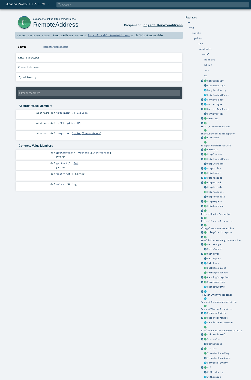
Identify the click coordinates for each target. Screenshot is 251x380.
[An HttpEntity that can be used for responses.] (205, 313)
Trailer (212, 348)
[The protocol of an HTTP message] (205, 192)
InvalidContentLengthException (221, 240)
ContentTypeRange (218, 109)
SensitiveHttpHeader (220, 322)
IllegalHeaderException (216, 214)
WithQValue (214, 376)
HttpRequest (214, 201)
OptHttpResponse (217, 272)
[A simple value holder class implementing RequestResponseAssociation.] (205, 327)
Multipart (213, 263)
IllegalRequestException (216, 221)
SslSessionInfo (216, 334)
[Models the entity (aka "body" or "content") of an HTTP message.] (205, 168)
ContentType (214, 104)
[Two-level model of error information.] (205, 137)
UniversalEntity (217, 362)
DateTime (212, 118)
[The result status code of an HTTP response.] (205, 339)
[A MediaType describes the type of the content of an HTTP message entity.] (205, 254)
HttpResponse (215, 206)
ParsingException (218, 277)
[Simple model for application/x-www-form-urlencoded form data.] (205, 149)
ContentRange (215, 99)
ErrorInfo (213, 137)
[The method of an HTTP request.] (205, 182)
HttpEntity (214, 168)
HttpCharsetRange (218, 159)
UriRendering (215, 372)
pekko (49, 18)
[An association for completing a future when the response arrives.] (205, 318)
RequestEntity (216, 286)
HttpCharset (214, 154)
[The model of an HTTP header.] (205, 173)
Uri (209, 367)
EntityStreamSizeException (218, 133)
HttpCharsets (215, 163)
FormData (212, 149)
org (35, 18)
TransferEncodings (218, 358)
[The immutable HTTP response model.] (205, 206)
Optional (84, 152)
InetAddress (91, 133)
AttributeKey (215, 80)
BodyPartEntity (216, 90)
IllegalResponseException (217, 228)
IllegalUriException (220, 232)
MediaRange (214, 244)
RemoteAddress (216, 282)
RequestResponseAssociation (218, 302)
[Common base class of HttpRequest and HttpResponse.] (205, 178)
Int (76, 163)
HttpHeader (214, 173)
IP (78, 122)
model (72, 18)
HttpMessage (214, 177)
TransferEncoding (218, 353)
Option (70, 122)
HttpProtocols (216, 196)
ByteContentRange (218, 95)
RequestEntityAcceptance (216, 294)
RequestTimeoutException (216, 309)
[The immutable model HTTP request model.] (205, 201)
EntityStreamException (215, 126)
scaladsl (64, 18)
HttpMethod (214, 182)
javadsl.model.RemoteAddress (108, 35)
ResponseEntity (216, 313)
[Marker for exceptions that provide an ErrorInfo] (205, 142)
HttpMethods (214, 187)
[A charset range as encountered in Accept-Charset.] (205, 159)
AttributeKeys (216, 85)
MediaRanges (214, 249)
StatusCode (214, 339)
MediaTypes (214, 258)
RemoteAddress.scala (55, 46)
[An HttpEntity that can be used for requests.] (205, 287)
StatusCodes (214, 344)
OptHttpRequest (216, 268)
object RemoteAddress (163, 25)
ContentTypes (215, 113)
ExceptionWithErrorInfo (216, 145)
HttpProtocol (215, 192)
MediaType (213, 253)
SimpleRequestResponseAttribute (221, 330)
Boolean (82, 112)
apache (41, 18)
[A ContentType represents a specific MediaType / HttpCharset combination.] (205, 104)
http (56, 18)
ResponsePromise (217, 317)
